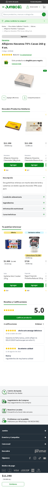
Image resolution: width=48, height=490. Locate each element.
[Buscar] (44, 14)
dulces (33, 26)
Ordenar (38, 324)
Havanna (5, 40)
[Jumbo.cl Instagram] (34, 458)
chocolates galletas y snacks (18, 26)
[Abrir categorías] (3, 7)
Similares (13, 484)
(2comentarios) (26, 55)
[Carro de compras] (44, 7)
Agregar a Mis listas (13, 98)
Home (4, 26)
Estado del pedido (36, 2)
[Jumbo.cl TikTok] (39, 458)
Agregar (13, 165)
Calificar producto (24, 317)
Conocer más (16, 64)
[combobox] (24, 14)
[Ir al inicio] (13, 7)
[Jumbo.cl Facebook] (29, 458)
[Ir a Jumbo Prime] (40, 451)
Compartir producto (34, 98)
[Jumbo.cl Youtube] (44, 458)
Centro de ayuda (13, 2)
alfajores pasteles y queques (14, 29)
